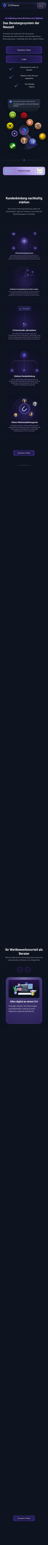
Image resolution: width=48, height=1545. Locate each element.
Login (24, 59)
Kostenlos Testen (24, 50)
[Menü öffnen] (40, 5)
